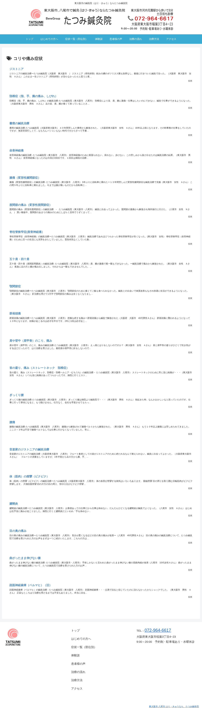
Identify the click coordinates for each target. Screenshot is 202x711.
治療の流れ (78, 672)
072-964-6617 (158, 630)
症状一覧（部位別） (84, 647)
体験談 (75, 655)
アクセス (77, 688)
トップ (75, 630)
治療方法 (77, 680)
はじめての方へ (81, 638)
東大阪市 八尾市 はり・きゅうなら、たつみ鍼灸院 (174, 706)
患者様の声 (78, 663)
